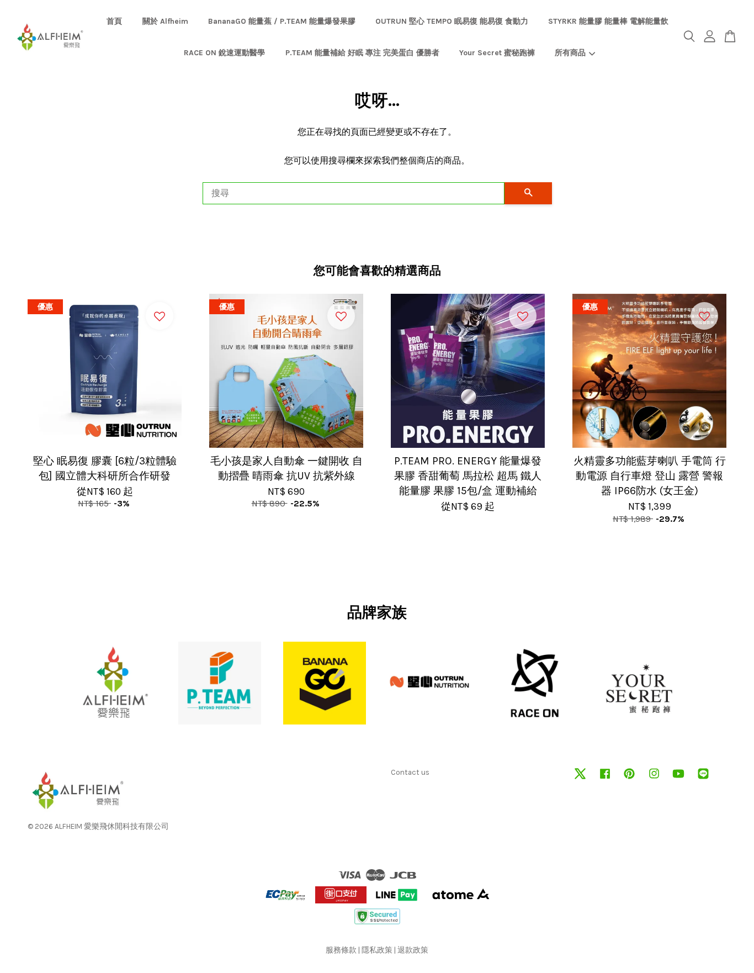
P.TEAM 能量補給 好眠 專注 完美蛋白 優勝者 (362, 52)
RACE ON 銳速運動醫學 (224, 52)
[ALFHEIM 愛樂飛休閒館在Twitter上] (580, 779)
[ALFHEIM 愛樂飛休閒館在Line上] (703, 779)
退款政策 (412, 950)
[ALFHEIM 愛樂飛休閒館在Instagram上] (654, 779)
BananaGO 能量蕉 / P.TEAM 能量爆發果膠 (281, 21)
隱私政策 (377, 950)
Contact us (410, 772)
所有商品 (570, 52)
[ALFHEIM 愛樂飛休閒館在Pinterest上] (629, 779)
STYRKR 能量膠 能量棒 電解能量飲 (608, 21)
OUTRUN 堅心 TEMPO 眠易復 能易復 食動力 (451, 21)
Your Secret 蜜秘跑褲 (497, 52)
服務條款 (341, 950)
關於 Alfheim (165, 21)
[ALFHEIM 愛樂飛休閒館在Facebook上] (605, 779)
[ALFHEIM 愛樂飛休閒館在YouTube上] (678, 779)
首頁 (114, 21)
